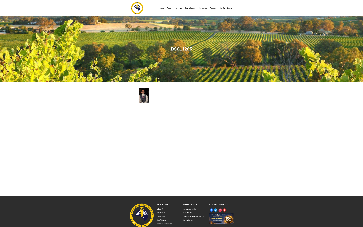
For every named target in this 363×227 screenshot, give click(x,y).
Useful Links (161, 220)
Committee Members (190, 209)
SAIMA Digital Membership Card (194, 216)
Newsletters (187, 213)
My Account (161, 213)
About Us (160, 209)
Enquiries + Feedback (164, 224)
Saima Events (161, 216)
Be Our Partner (188, 220)
